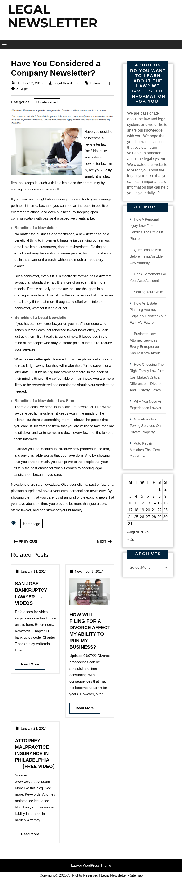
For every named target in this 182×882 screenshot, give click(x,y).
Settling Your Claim (148, 292)
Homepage (31, 524)
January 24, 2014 (33, 728)
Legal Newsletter (66, 83)
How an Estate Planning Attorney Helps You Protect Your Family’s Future (148, 312)
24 (130, 517)
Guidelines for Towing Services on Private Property (145, 425)
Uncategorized (47, 102)
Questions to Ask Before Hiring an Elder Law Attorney (147, 256)
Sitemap (136, 875)
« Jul (131, 540)
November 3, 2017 (89, 571)
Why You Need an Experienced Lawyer (146, 404)
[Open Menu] (3, 44)
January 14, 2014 (33, 571)
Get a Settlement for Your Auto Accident (148, 277)
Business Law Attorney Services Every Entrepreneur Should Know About (145, 343)
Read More (27, 662)
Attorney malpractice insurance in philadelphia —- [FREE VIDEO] (35, 753)
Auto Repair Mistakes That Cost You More (145, 449)
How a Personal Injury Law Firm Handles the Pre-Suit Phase (146, 228)
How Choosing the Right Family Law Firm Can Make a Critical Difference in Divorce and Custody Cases (147, 377)
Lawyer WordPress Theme (91, 865)
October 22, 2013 (29, 83)
